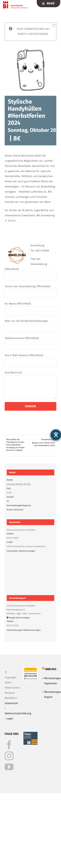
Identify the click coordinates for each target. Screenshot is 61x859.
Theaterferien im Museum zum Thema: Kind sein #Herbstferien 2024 (43, 442)
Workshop (18, 509)
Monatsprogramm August (49, 694)
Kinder (10, 509)
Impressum (11, 703)
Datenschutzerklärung (18, 713)
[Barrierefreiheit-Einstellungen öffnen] (56, 435)
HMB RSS (50, 669)
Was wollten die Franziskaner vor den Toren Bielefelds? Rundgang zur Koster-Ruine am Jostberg (15, 444)
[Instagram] (9, 755)
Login (10, 718)
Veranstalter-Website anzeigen (21, 551)
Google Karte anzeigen (19, 617)
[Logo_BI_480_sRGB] (15, 2)
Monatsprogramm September (49, 681)
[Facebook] (9, 744)
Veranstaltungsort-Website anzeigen (24, 630)
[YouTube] (9, 766)
